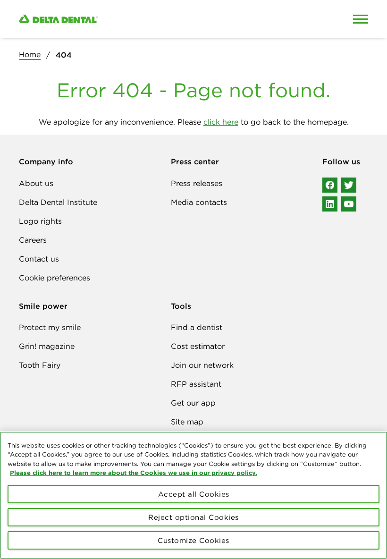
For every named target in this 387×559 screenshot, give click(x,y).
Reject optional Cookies (193, 517)
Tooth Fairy (39, 365)
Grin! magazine (47, 346)
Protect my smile (50, 327)
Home (30, 54)
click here (220, 122)
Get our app (193, 402)
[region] (193, 495)
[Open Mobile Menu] (360, 19)
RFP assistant (196, 384)
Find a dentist (196, 327)
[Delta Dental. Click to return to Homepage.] (148, 19)
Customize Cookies (193, 540)
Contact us (39, 258)
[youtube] (348, 204)
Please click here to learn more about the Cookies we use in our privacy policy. (133, 472)
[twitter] (348, 185)
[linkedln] (329, 204)
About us (36, 183)
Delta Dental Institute (58, 202)
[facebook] (329, 185)
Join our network (202, 365)
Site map (187, 421)
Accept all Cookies (193, 494)
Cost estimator (198, 346)
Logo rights (40, 221)
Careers (33, 240)
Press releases (196, 183)
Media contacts (199, 202)
